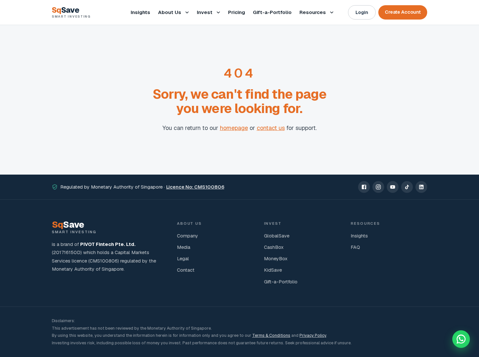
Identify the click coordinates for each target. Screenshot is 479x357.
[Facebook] (364, 187)
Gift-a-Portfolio (272, 12)
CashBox (273, 247)
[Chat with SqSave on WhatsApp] (461, 339)
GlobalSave (276, 236)
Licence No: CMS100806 (195, 187)
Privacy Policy (312, 335)
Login (362, 12)
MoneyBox (275, 259)
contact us (271, 128)
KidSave (273, 270)
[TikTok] (407, 187)
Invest (204, 12)
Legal (183, 259)
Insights (140, 12)
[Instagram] (378, 187)
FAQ (355, 247)
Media (183, 247)
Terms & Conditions (271, 335)
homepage (234, 128)
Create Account (403, 12)
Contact (186, 270)
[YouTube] (393, 187)
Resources (312, 12)
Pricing (236, 12)
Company (187, 236)
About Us (169, 12)
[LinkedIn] (421, 187)
